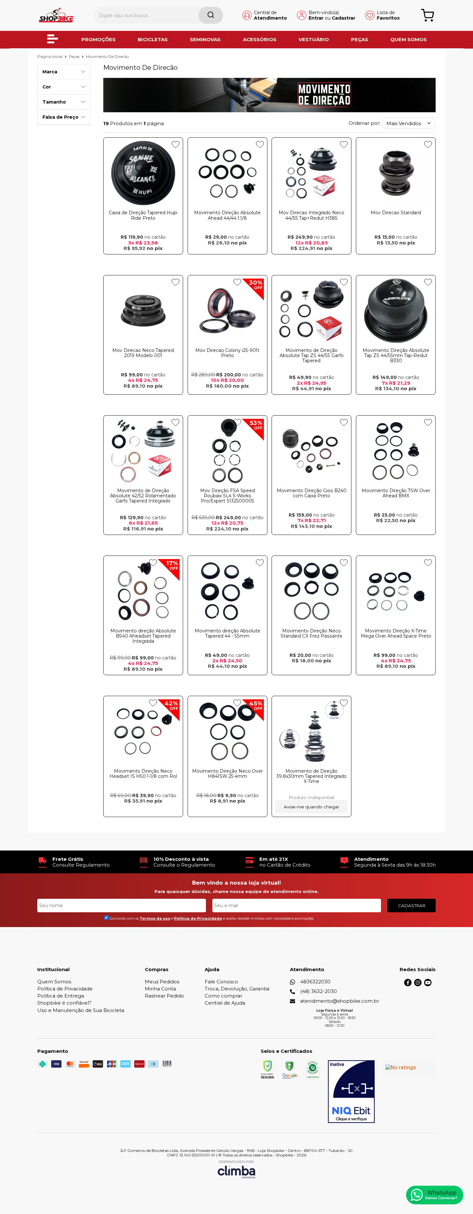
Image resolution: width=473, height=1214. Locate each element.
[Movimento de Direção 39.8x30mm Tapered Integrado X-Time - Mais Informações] (311, 731)
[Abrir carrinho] (427, 15)
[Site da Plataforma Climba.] (236, 1169)
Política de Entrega (60, 996)
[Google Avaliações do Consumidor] (409, 1069)
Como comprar (223, 996)
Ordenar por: (364, 123)
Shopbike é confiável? (64, 1003)
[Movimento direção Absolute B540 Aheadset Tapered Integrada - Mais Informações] (143, 591)
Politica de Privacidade (198, 918)
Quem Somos (54, 982)
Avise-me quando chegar (311, 806)
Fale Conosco (221, 982)
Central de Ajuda (225, 1003)
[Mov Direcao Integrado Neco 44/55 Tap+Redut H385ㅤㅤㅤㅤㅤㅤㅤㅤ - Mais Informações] (311, 173)
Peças (74, 56)
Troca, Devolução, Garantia (237, 989)
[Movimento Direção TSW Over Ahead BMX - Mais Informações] (395, 451)
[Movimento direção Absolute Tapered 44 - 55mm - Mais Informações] (227, 591)
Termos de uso (155, 918)
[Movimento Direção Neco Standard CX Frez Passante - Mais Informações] (311, 591)
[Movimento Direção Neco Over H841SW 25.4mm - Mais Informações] (227, 731)
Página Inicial (50, 56)
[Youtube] (427, 984)
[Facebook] (408, 984)
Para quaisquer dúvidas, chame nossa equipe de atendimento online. (236, 891)
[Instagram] (418, 984)
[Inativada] (351, 1091)
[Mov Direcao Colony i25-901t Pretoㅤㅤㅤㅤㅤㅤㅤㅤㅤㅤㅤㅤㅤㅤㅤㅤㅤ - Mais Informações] (227, 311)
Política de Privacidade (65, 989)
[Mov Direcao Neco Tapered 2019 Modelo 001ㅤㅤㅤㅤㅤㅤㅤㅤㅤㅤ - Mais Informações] (143, 311)
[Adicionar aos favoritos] (176, 144)
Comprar (143, 260)
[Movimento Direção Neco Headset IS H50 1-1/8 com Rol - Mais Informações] (143, 731)
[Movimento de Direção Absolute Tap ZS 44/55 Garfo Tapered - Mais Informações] (311, 311)
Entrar (316, 18)
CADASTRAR (411, 905)
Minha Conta (160, 989)
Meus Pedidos (162, 982)
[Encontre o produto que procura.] (211, 15)
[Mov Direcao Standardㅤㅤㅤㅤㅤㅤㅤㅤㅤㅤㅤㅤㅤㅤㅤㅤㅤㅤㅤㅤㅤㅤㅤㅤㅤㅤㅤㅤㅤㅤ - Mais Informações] (395, 173)
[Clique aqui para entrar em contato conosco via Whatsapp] (434, 1195)
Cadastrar (343, 18)
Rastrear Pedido (164, 996)
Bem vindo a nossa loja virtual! (236, 882)
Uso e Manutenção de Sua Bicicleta (80, 1010)
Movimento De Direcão (107, 56)
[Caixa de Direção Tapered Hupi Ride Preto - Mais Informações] (143, 173)
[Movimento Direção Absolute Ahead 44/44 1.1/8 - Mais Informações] (227, 173)
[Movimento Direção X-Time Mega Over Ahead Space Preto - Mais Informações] (395, 591)
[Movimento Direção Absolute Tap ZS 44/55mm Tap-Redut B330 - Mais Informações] (395, 311)
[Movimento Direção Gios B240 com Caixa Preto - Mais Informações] (311, 451)
